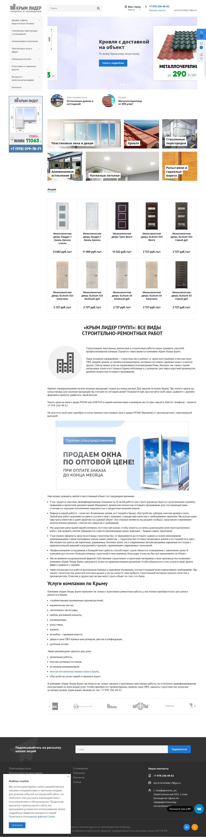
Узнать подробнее (83, 62)
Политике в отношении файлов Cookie (32, 816)
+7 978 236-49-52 (159, 6)
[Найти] (98, 8)
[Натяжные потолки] (122, 166)
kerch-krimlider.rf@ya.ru (167, 782)
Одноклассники (195, 827)
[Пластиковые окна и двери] (84, 133)
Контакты (78, 777)
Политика (79, 772)
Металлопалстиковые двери (25, 772)
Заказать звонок (157, 10)
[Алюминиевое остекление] (65, 166)
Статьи (77, 782)
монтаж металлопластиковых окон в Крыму (74, 671)
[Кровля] (141, 133)
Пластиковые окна (20, 768)
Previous (49, 706)
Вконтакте (186, 827)
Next (194, 706)
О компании (80, 768)
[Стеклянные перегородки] (179, 133)
